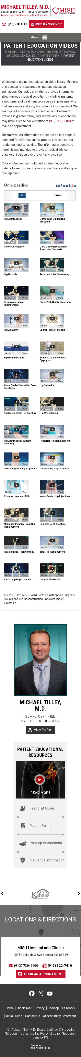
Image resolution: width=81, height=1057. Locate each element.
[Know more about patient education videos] (40, 779)
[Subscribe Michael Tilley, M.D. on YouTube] (49, 993)
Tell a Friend (14, 1016)
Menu (34, 37)
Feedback (68, 1008)
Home (10, 1008)
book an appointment (43, 974)
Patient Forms (41, 825)
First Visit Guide (42, 808)
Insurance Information (47, 860)
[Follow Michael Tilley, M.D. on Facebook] (31, 993)
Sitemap (53, 1008)
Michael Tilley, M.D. (40, 705)
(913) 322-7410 (60, 965)
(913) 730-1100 (17, 24)
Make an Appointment (49, 24)
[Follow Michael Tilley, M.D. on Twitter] (40, 993)
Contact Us (32, 1016)
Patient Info (49, 55)
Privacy (39, 1008)
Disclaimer (24, 1008)
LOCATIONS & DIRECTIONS (40, 919)
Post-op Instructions (46, 843)
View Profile (42, 730)
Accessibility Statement (59, 1016)
